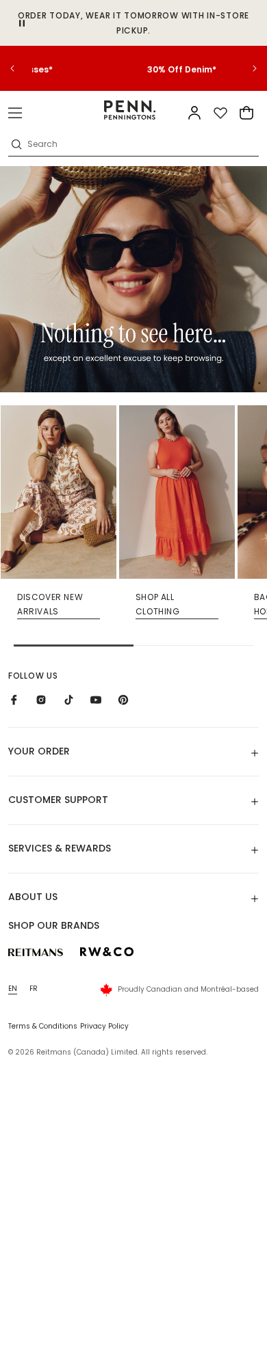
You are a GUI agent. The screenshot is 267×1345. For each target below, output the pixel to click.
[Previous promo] (20, 68)
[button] (15, 113)
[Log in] (194, 113)
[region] (133, 68)
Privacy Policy (104, 1026)
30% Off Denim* (133, 69)
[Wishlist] (220, 113)
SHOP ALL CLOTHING (158, 604)
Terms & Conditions (42, 1026)
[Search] (16, 144)
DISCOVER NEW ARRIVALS (50, 604)
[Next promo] (247, 68)
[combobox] (141, 144)
